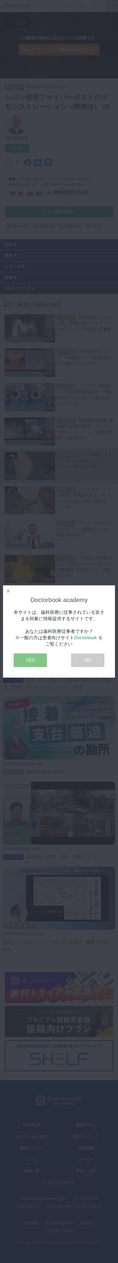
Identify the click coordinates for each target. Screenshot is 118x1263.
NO (87, 660)
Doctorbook (85, 637)
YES (30, 660)
